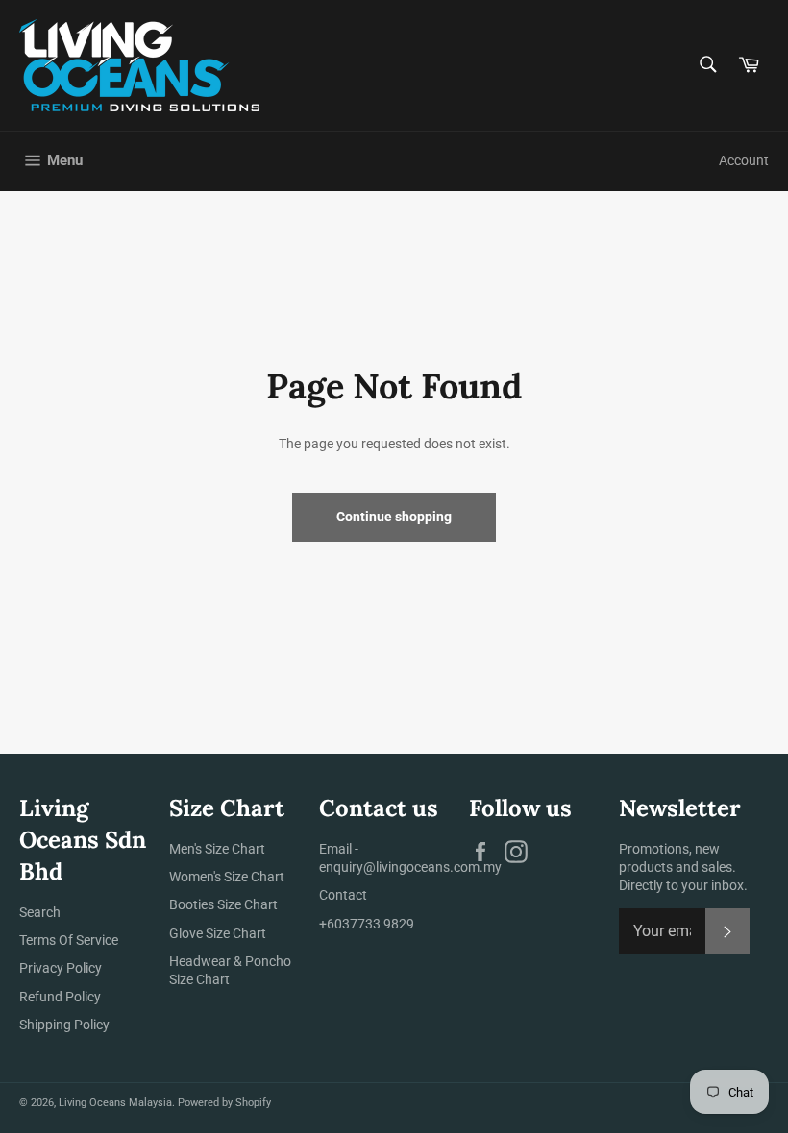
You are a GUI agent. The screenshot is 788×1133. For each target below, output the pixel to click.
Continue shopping (394, 516)
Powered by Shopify (224, 1103)
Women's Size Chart (226, 876)
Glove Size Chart (217, 933)
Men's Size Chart (217, 848)
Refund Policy (60, 996)
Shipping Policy (64, 1024)
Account (744, 160)
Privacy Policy (60, 968)
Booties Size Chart (223, 904)
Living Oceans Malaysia (115, 1103)
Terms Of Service (68, 940)
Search (40, 912)
